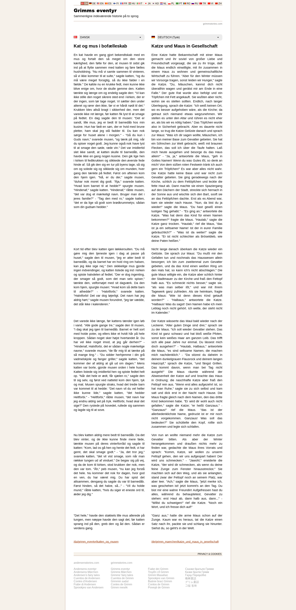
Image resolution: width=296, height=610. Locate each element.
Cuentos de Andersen (87, 578)
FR (125, 3)
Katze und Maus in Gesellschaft (184, 46)
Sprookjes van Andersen (88, 587)
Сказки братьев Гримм (199, 568)
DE (94, 3)
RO (188, 3)
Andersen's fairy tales (87, 575)
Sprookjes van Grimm (161, 578)
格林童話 (190, 578)
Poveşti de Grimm (159, 587)
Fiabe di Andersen (85, 584)
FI (117, 3)
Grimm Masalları (158, 575)
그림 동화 (191, 585)
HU (133, 3)
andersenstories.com (86, 562)
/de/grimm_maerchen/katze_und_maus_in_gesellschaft (185, 541)
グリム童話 (192, 582)
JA (149, 3)
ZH (220, 3)
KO (157, 3)
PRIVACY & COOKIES (209, 554)
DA (86, 3)
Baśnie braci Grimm (160, 581)
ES (109, 3)
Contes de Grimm (121, 584)
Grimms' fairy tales (122, 575)
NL (164, 3)
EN (101, 3)
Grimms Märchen (121, 572)
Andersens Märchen (86, 572)
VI (212, 3)
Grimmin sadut (119, 581)
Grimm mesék (119, 587)
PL (172, 3)
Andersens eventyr (85, 568)
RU (196, 3)
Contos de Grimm (158, 584)
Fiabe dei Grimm (158, 568)
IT (141, 3)
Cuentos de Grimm (122, 578)
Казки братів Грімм (197, 572)
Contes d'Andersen (85, 581)
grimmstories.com (212, 23)
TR (204, 3)
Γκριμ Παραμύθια (195, 575)
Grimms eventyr (95, 10)
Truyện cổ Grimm (158, 572)
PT (180, 3)
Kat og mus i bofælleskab (100, 46)
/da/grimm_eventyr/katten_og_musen (96, 541)
